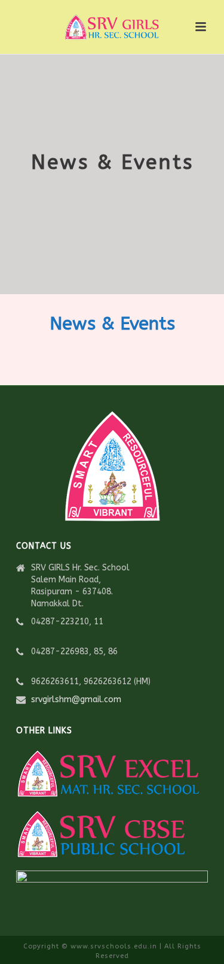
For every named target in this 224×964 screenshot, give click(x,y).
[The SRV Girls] (112, 27)
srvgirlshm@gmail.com (76, 699)
